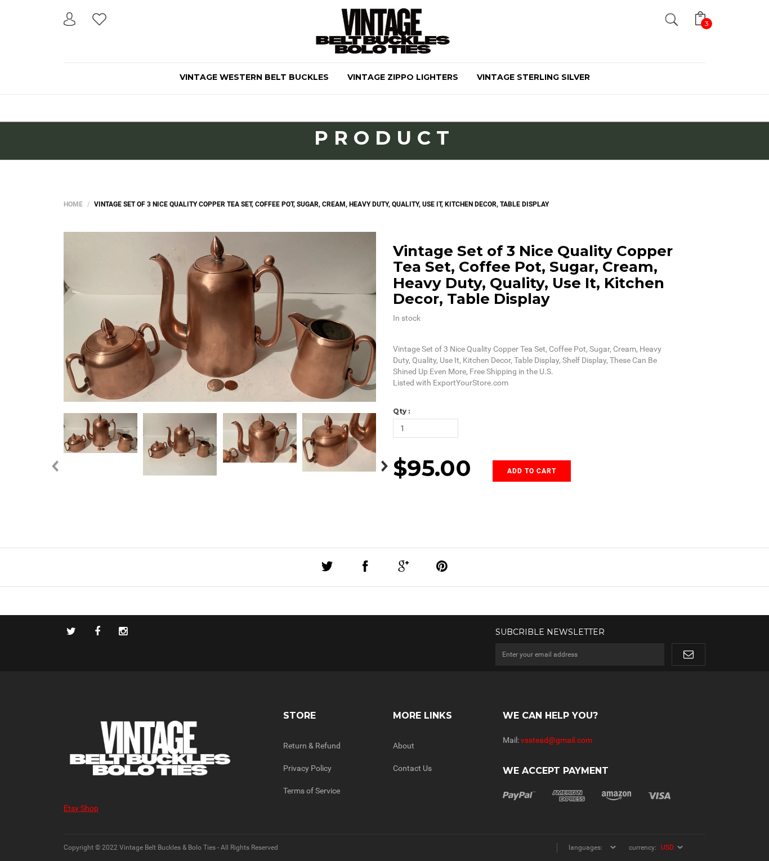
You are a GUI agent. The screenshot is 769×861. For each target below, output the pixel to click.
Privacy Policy (307, 768)
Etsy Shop (81, 808)
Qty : (401, 411)
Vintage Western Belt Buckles (254, 77)
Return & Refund (312, 745)
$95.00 (432, 468)
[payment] (586, 794)
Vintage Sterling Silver (533, 77)
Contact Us (412, 768)
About (403, 745)
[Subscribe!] (688, 654)
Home (73, 204)
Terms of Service (311, 790)
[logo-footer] (165, 748)
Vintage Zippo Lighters (402, 77)
